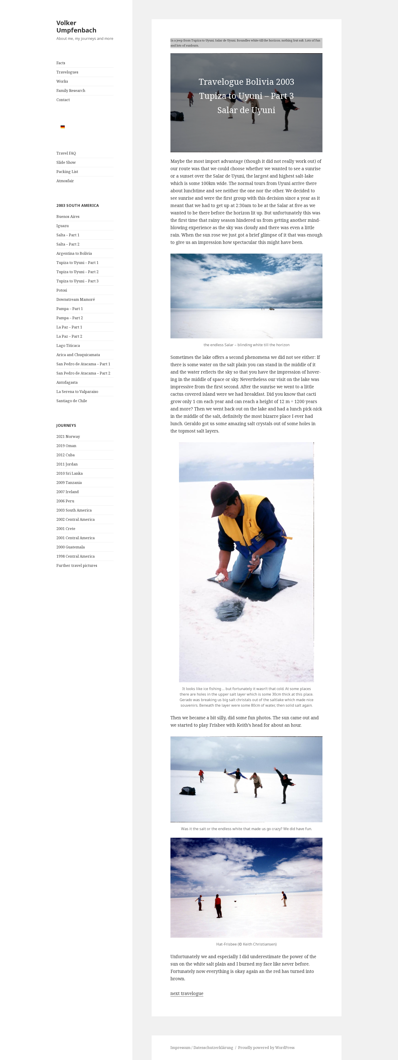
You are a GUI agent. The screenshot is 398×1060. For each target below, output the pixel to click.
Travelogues (67, 72)
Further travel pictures (76, 565)
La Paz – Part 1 (69, 327)
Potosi (61, 290)
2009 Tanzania (69, 482)
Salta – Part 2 (67, 244)
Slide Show (66, 162)
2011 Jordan (67, 464)
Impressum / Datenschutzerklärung (201, 1047)
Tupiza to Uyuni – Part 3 (77, 281)
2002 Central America (75, 519)
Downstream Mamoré (75, 299)
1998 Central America (75, 556)
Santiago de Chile (71, 400)
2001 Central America (75, 537)
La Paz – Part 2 (69, 336)
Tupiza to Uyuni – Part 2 (77, 271)
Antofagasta (67, 382)
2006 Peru (65, 501)
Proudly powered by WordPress (266, 1047)
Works (62, 81)
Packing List (67, 171)
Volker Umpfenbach (76, 26)
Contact (63, 99)
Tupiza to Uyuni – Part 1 (77, 262)
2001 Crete (65, 528)
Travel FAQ (66, 153)
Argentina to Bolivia (74, 253)
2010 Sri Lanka (69, 473)
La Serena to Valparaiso (77, 391)
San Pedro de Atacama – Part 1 (83, 363)
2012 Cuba (65, 454)
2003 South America (74, 510)
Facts (60, 62)
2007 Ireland (67, 491)
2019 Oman (66, 445)
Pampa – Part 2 (69, 317)
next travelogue (186, 993)
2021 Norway (68, 436)
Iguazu (62, 225)
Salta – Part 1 (67, 234)
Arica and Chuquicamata (78, 354)
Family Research (70, 90)
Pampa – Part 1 (69, 308)
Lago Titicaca (68, 345)
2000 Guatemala (70, 547)
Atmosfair (65, 180)
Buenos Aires (67, 216)
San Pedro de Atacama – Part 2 (83, 373)
